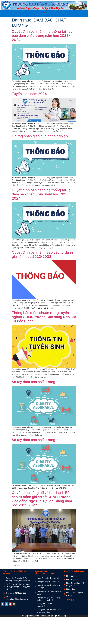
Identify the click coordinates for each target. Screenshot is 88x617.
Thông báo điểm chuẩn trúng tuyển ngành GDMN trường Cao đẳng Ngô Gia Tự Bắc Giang (44, 317)
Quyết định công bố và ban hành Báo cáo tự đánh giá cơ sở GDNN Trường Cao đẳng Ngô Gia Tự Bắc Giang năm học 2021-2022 (42, 499)
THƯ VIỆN (69, 599)
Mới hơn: (16, 566)
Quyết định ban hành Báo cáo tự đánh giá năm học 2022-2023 (42, 254)
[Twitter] (6, 604)
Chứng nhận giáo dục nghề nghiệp (40, 136)
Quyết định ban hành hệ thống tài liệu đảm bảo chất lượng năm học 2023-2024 (42, 194)
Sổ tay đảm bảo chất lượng (33, 382)
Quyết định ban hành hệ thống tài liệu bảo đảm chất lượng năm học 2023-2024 (42, 35)
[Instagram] (14, 604)
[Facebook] (2, 604)
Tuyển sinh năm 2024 (29, 94)
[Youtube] (10, 604)
